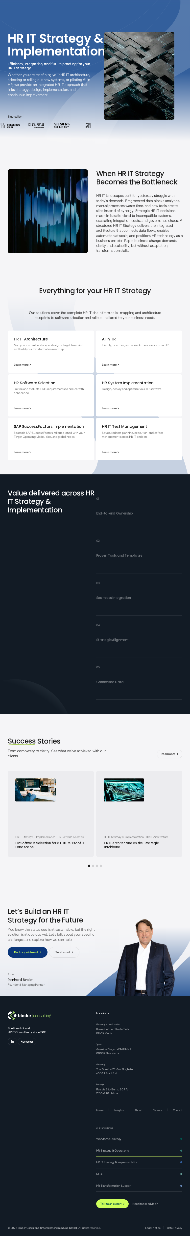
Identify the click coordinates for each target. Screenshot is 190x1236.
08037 (100, 1053)
